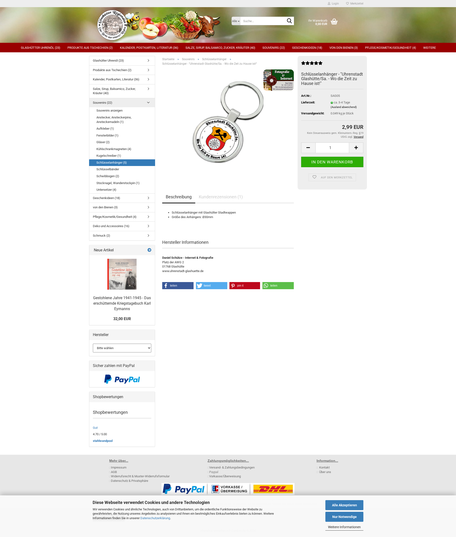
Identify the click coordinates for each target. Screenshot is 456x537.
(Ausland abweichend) (344, 107)
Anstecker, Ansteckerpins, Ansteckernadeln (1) (114, 120)
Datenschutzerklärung (155, 518)
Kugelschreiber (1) (108, 155)
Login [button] (334, 3)
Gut (95, 428)
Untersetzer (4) (106, 189)
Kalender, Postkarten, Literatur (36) (149, 47)
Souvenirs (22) (273, 47)
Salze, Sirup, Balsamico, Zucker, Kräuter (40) (220, 47)
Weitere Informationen (344, 527)
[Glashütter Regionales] (158, 25)
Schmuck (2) (101, 235)
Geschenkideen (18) (307, 47)
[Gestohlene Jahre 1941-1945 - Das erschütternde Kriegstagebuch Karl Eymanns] (122, 274)
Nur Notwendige (344, 517)
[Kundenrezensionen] (312, 65)
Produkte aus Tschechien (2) (90, 47)
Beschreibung (179, 196)
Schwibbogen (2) (107, 176)
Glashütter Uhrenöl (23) (40, 47)
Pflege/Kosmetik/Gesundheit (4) (390, 47)
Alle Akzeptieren (344, 505)
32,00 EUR (122, 319)
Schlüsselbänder (107, 169)
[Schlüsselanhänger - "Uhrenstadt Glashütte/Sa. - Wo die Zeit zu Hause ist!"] (228, 123)
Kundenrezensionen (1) (221, 196)
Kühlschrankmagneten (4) (113, 149)
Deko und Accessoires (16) (111, 226)
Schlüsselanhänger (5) (111, 162)
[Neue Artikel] (149, 250)
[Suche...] (289, 21)
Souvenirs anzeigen (109, 110)
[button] (308, 147)
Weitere (429, 47)
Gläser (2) (103, 142)
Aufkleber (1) (105, 128)
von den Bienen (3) (343, 47)
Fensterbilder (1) (107, 135)
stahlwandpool (103, 441)
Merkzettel (356, 3)
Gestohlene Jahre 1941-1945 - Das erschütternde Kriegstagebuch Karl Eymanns (122, 303)
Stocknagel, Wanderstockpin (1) (118, 183)
